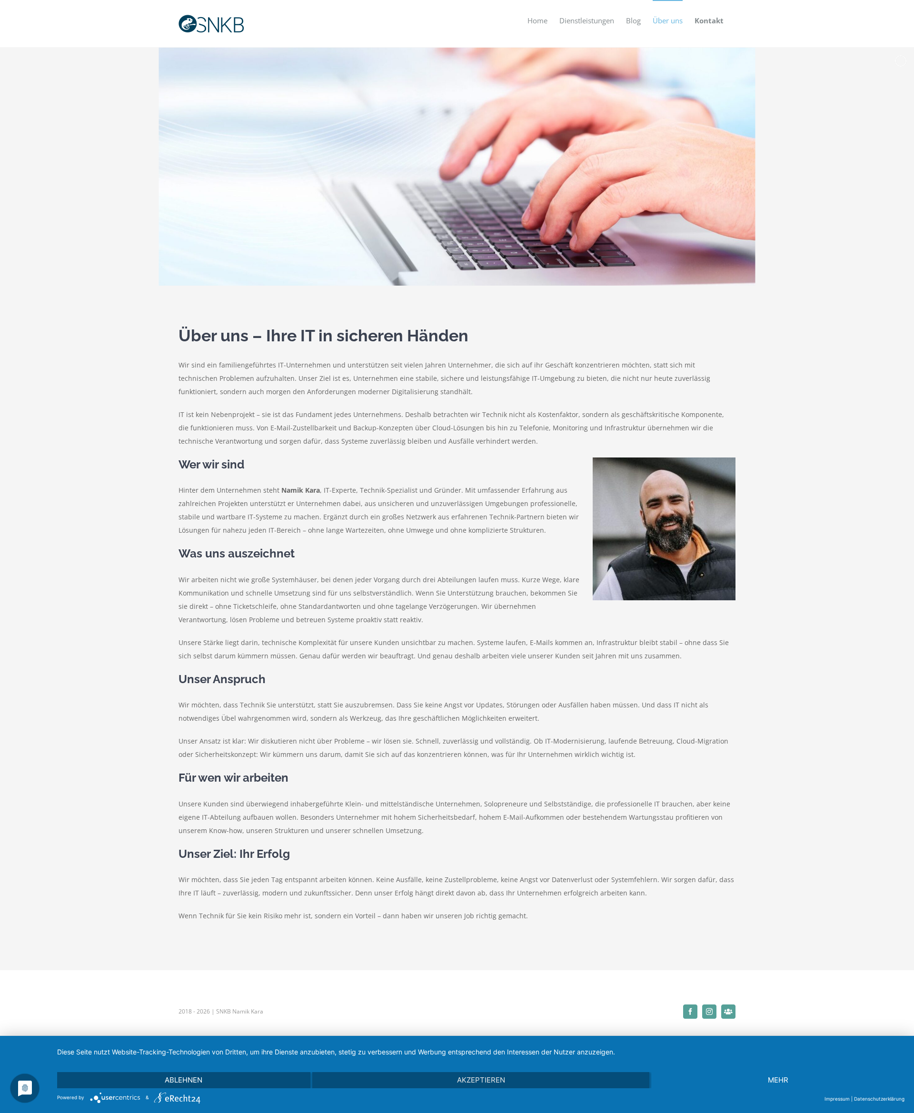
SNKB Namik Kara (239, 1011)
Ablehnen (183, 1079)
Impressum (837, 1099)
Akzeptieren (481, 1079)
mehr (778, 1079)
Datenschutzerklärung (879, 1099)
